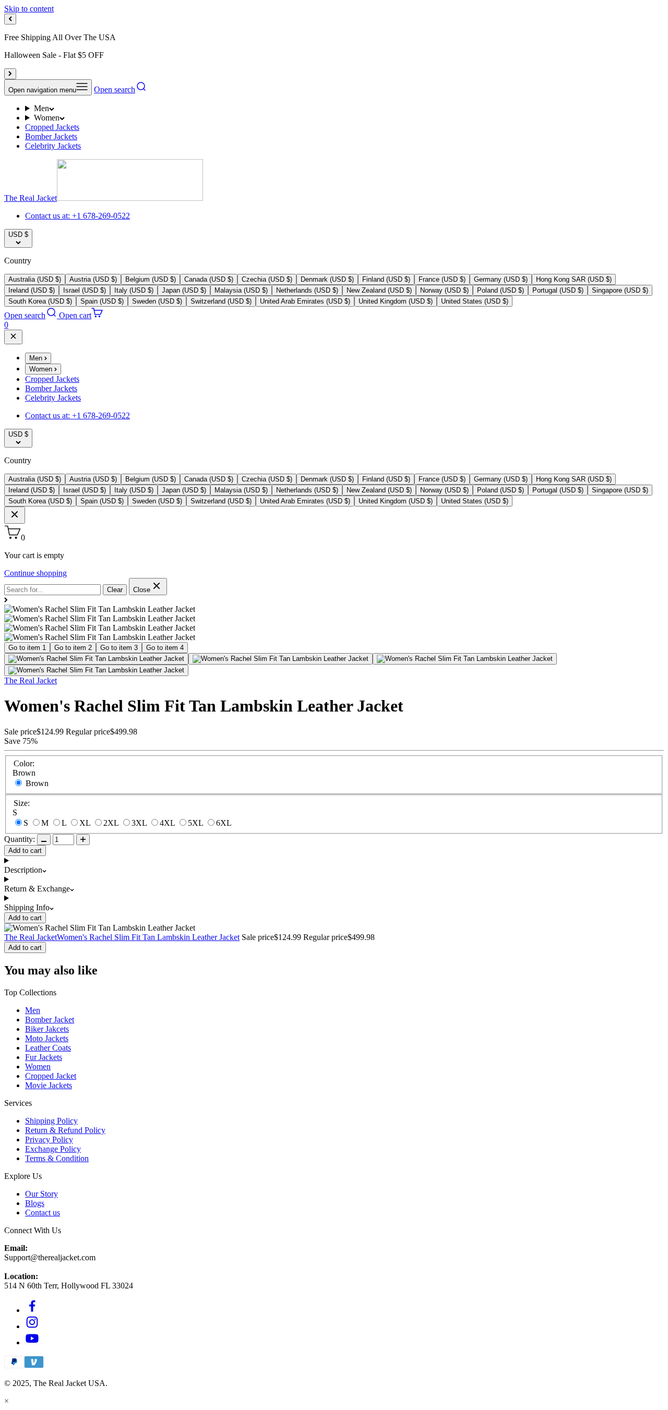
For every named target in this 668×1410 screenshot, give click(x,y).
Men (41, 108)
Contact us (42, 1212)
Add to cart (25, 850)
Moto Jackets (46, 1038)
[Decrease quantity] (44, 839)
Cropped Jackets (52, 127)
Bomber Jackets (51, 136)
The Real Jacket (30, 680)
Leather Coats (48, 1047)
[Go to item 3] (465, 659)
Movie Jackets (48, 1085)
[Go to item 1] (96, 659)
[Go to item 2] (280, 659)
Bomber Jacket (49, 1019)
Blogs (34, 1203)
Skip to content (29, 8)
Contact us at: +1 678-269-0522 (77, 215)
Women (46, 117)
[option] (34, 279)
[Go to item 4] (96, 670)
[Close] (13, 337)
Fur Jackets (43, 1057)
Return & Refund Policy (65, 1130)
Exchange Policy (53, 1148)
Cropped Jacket (50, 1075)
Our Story (41, 1193)
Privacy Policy (49, 1139)
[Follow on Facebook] (32, 1310)
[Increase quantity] (83, 839)
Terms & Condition (57, 1158)
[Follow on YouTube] (32, 1342)
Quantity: (19, 839)
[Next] (10, 73)
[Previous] (10, 19)
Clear (115, 590)
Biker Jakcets (47, 1029)
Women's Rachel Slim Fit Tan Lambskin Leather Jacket (148, 937)
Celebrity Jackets (53, 145)
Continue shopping (35, 573)
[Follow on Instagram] (32, 1326)
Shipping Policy (51, 1120)
